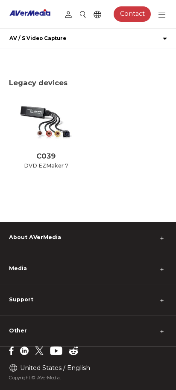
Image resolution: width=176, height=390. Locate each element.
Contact (132, 13)
